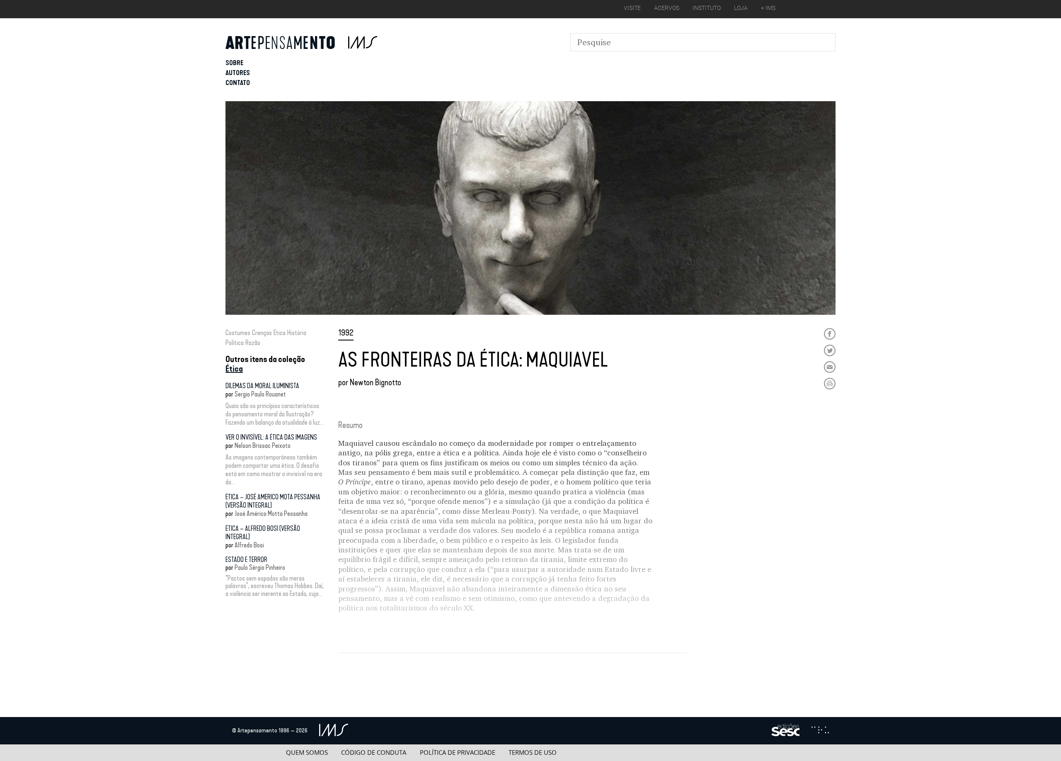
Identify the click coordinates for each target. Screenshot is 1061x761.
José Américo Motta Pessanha (271, 514)
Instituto (707, 8)
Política (234, 343)
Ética (280, 333)
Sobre (234, 63)
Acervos (666, 8)
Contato (237, 83)
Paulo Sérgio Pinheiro (260, 567)
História (296, 333)
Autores (237, 73)
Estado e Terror (246, 560)
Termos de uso (533, 752)
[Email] (830, 367)
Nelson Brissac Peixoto (263, 446)
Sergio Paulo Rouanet (260, 394)
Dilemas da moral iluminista (262, 386)
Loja (741, 8)
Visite (632, 8)
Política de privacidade (457, 752)
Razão (252, 343)
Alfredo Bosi (249, 545)
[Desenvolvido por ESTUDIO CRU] (820, 730)
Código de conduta (373, 752)
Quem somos (307, 752)
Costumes (237, 333)
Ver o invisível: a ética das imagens (271, 437)
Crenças (262, 333)
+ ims (768, 8)
